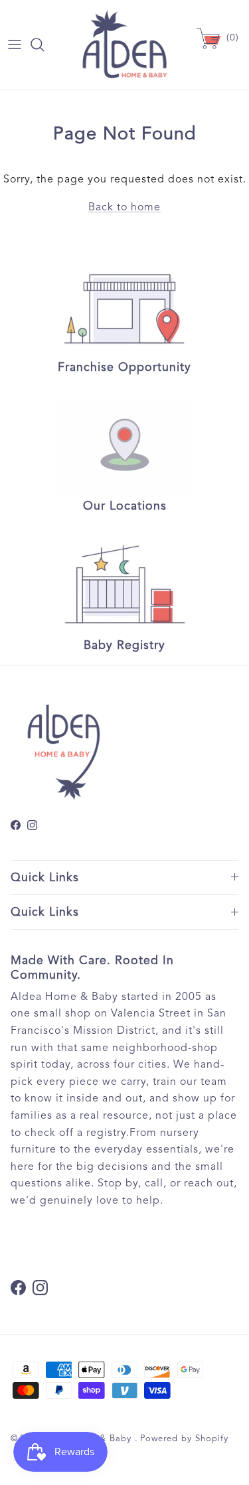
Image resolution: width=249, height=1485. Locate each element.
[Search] (43, 44)
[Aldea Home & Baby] (124, 45)
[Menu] (14, 44)
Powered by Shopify (184, 1438)
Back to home (124, 207)
